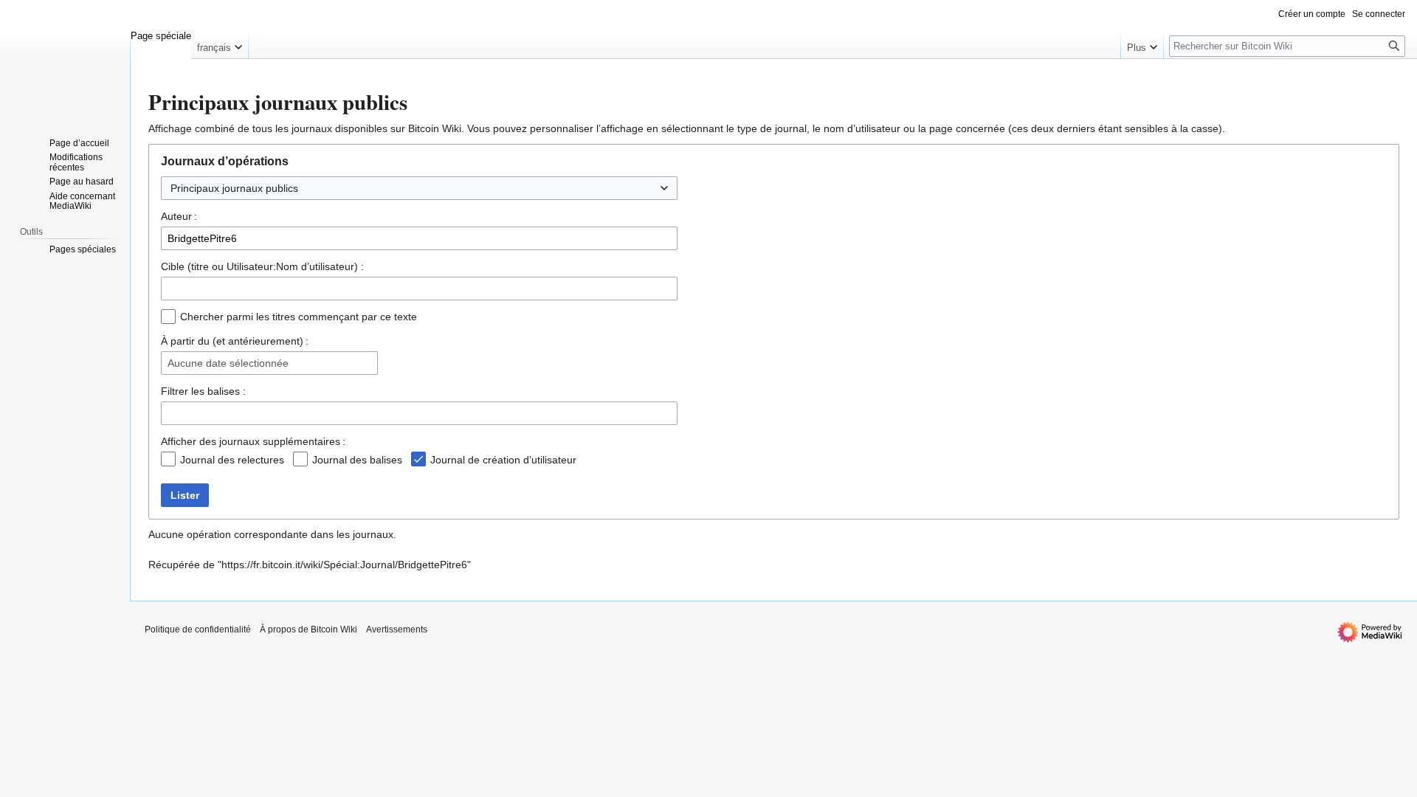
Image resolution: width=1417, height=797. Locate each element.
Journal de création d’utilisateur (503, 460)
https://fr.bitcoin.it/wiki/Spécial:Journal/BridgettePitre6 (344, 564)
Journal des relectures (232, 460)
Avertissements (396, 629)
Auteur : (179, 216)
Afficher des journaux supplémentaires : (253, 441)
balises (223, 391)
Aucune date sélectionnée (228, 363)
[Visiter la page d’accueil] (65, 59)
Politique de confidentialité (198, 629)
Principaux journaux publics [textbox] (234, 188)
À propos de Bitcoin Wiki (308, 629)
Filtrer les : (203, 391)
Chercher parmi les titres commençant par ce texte (298, 316)
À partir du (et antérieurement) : (234, 341)
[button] (219, 44)
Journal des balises (357, 460)
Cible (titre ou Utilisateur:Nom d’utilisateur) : (262, 266)
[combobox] (419, 188)
